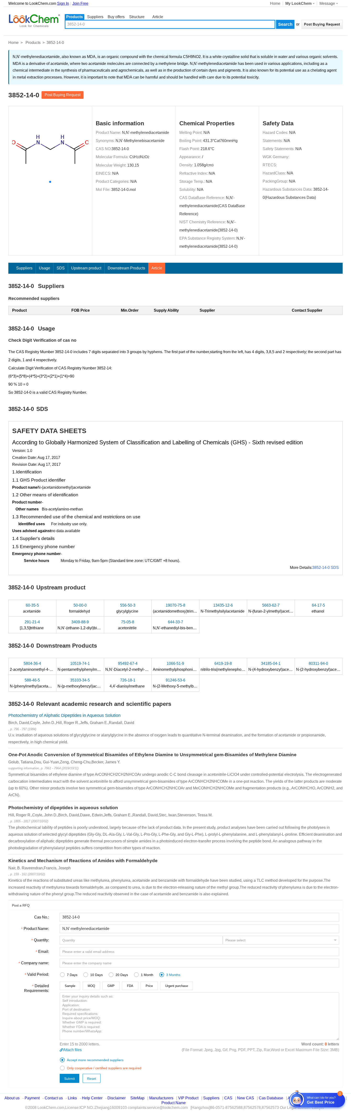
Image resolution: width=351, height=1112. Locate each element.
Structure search (136, 17)
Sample (70, 986)
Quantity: (41, 940)
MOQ (91, 986)
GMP (111, 986)
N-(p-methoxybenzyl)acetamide (85, 683)
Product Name (173, 1103)
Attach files (72, 1050)
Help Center (92, 1098)
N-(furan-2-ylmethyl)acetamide (274, 608)
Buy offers (116, 17)
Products (74, 17)
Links (72, 1098)
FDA (130, 986)
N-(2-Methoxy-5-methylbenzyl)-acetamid (187, 683)
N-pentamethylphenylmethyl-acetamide (91, 666)
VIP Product (188, 1098)
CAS (228, 1098)
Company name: (35, 963)
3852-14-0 (120, 149)
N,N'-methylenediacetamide (145, 133)
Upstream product (86, 268)
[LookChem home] (34, 20)
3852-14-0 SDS (325, 568)
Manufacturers (161, 1098)
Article (157, 17)
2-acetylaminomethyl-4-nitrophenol (39, 666)
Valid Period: (38, 974)
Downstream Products (126, 268)
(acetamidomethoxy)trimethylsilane (183, 608)
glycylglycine (127, 608)
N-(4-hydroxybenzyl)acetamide (274, 666)
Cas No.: (41, 917)
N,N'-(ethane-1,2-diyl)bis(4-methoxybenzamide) (98, 625)
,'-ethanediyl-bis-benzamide (179, 625)
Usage (44, 268)
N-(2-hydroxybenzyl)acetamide (322, 666)
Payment (32, 1098)
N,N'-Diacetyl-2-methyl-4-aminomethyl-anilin (143, 666)
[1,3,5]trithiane (32, 625)
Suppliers (95, 17)
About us (12, 1098)
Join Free (80, 3)
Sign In (63, 3)
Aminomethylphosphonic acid (178, 666)
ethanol (318, 608)
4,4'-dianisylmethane (128, 683)
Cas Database (271, 1098)
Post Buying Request (62, 95)
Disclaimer (116, 1098)
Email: (43, 951)
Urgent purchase (176, 986)
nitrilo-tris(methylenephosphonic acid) (233, 666)
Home (275, 3)
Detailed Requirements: (36, 988)
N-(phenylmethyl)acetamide (34, 683)
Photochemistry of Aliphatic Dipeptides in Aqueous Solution (64, 715)
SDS (61, 268)
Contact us (54, 1098)
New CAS (245, 1098)
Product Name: (36, 929)
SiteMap (137, 1098)
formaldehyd (80, 608)
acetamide (32, 608)
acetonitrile (128, 625)
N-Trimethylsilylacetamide (223, 608)
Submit (69, 1079)
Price (149, 986)
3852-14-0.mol (123, 190)
